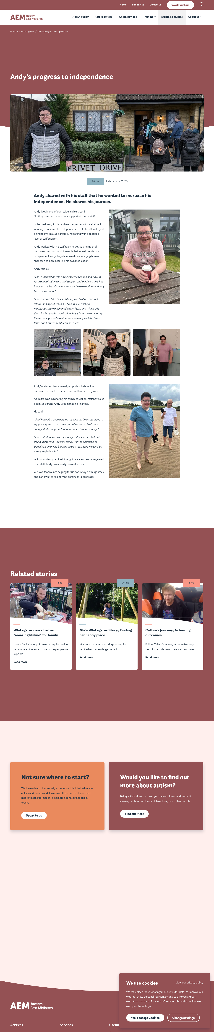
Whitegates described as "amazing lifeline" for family (35, 632)
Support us (138, 4)
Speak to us (34, 815)
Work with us (180, 5)
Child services (128, 16)
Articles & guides (172, 16)
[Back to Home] (26, 17)
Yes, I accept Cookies (145, 1018)
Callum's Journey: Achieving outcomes (168, 632)
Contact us (155, 4)
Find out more (134, 814)
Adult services (103, 16)
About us (193, 16)
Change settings (183, 1018)
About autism (81, 16)
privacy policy (195, 982)
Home (123, 4)
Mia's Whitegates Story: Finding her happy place (105, 632)
